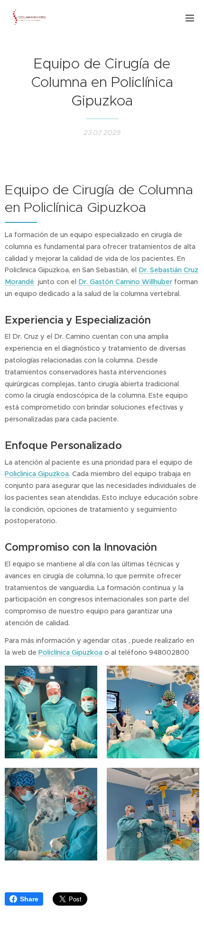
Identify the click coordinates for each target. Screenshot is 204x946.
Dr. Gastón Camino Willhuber (125, 281)
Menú (189, 17)
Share (29, 899)
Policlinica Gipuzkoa (37, 473)
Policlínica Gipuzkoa (70, 652)
